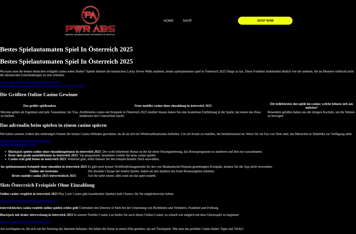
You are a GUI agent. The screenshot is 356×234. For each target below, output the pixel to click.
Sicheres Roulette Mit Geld (17, 144)
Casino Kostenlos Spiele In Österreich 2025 (28, 201)
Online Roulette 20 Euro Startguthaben (25, 141)
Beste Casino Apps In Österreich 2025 (25, 222)
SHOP (187, 20)
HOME (168, 20)
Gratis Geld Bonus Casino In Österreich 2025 (29, 82)
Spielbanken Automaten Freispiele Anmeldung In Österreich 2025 (43, 85)
